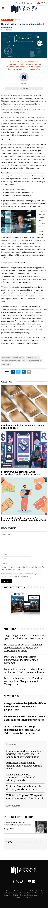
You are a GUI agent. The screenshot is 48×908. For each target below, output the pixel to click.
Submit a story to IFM (13, 893)
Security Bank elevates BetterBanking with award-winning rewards (21, 777)
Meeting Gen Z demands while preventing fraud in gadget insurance (21, 472)
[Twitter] (17, 881)
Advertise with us (34, 890)
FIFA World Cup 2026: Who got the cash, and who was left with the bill (25, 796)
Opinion (17, 20)
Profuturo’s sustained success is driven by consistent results (23, 788)
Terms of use (28, 897)
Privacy (17, 897)
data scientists (18, 357)
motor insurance (35, 361)
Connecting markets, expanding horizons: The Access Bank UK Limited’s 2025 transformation (23, 753)
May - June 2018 (7, 20)
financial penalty (33, 357)
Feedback (39, 893)
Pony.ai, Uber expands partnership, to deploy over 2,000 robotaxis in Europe (24, 670)
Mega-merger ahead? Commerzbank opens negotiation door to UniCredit (24, 637)
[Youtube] (29, 881)
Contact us (19, 890)
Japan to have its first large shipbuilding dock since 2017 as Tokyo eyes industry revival (22, 730)
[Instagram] (21, 881)
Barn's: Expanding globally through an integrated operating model (24, 765)
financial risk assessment (11, 361)
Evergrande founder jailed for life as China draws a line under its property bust (25, 706)
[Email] (33, 881)
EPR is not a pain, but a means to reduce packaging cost (23, 426)
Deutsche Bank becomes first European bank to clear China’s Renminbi (21, 659)
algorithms (6, 357)
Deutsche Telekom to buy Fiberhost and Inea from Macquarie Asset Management (23, 681)
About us (8, 890)
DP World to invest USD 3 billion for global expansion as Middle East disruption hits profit (23, 647)
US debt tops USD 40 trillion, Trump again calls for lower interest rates (24, 718)
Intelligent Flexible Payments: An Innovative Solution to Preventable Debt (23, 519)
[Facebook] (14, 881)
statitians (5, 364)
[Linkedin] (25, 881)
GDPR (24, 361)
